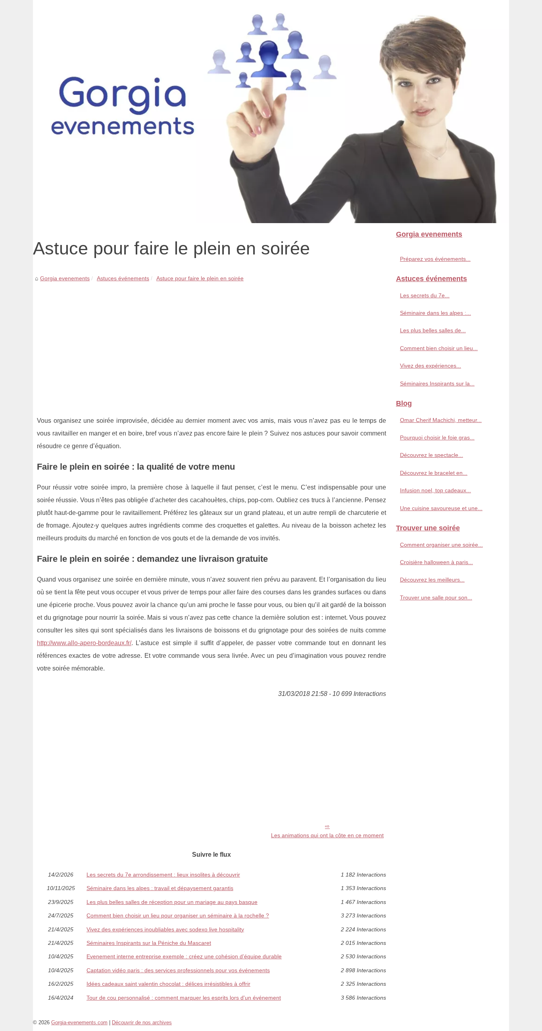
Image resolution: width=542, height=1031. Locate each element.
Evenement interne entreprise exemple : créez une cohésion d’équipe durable (184, 956)
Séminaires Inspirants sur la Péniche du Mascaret (148, 943)
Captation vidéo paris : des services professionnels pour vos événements (178, 970)
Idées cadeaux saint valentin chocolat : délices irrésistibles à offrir (168, 984)
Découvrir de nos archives (142, 1022)
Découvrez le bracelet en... (433, 473)
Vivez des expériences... (430, 365)
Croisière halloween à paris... (436, 562)
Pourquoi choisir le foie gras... (437, 437)
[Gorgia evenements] (271, 111)
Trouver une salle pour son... (436, 597)
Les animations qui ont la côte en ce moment (327, 835)
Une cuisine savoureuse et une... (441, 508)
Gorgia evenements (65, 278)
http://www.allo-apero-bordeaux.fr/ (84, 643)
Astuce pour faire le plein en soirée (200, 278)
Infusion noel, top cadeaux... (435, 490)
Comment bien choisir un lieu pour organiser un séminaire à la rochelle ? (177, 915)
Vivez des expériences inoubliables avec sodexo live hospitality (165, 929)
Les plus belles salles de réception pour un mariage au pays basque (172, 902)
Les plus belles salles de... (433, 330)
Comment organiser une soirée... (441, 545)
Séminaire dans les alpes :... (435, 313)
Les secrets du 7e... (425, 295)
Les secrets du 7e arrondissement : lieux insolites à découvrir (163, 874)
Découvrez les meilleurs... (432, 579)
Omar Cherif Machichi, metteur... (441, 420)
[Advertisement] (211, 343)
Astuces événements (123, 278)
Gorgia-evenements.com (79, 1022)
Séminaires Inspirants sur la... (437, 383)
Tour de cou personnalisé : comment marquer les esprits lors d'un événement (183, 997)
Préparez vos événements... (435, 259)
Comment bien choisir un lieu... (439, 348)
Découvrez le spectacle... (431, 455)
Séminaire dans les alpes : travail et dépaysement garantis (159, 888)
